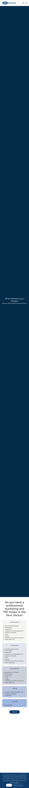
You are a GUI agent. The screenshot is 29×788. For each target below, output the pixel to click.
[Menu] (26, 3)
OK (9, 785)
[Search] (22, 3)
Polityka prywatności (17, 785)
